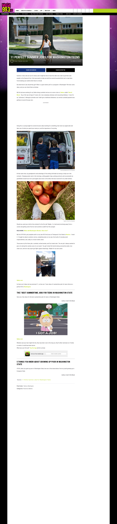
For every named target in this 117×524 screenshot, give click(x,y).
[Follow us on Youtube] (91, 11)
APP (41, 10)
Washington (27, 287)
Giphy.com (20, 280)
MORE (54, 10)
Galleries (30, 388)
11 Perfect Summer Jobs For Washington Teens (36, 380)
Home (17, 10)
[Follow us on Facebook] (83, 11)
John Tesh (68, 14)
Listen (36, 10)
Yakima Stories (59, 14)
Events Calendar (77, 14)
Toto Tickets (25, 14)
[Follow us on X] (87, 11)
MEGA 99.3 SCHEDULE (26, 10)
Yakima (62, 92)
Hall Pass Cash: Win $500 (37, 14)
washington (31, 386)
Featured (25, 388)
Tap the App (33, 348)
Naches (68, 234)
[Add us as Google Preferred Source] (79, 11)
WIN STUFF (47, 10)
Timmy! (15, 61)
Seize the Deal (49, 14)
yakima (25, 386)
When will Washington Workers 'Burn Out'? (36, 230)
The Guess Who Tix (14, 14)
